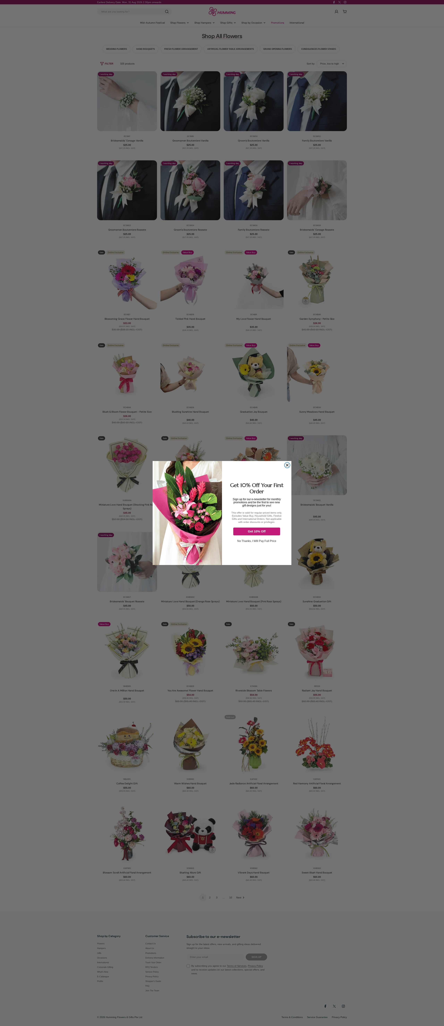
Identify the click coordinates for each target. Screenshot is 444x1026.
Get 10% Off (257, 531)
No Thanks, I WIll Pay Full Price (256, 541)
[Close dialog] (287, 465)
